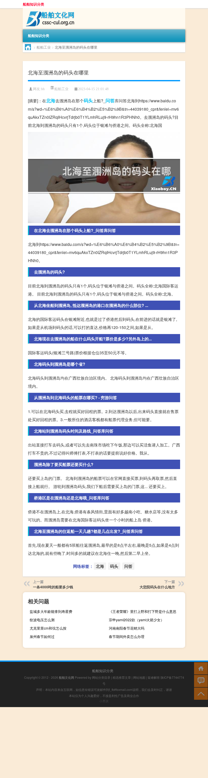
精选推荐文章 (122, 677)
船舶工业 (44, 47)
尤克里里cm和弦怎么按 (48, 628)
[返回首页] (199, 668)
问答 (110, 100)
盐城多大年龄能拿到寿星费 (51, 611)
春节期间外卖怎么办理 (126, 636)
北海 (50, 100)
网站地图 (139, 677)
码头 (88, 100)
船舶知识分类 (33, 4)
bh (43, 89)
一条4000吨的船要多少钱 (53, 586)
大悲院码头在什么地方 (157, 586)
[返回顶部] (199, 693)
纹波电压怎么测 (42, 619)
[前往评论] (199, 680)
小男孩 (104, 701)
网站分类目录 (101, 677)
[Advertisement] (104, 742)
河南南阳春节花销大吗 (126, 628)
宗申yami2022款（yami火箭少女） (136, 619)
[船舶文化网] (49, 9)
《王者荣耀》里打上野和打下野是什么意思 (142, 611)
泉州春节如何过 (42, 636)
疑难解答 (154, 677)
